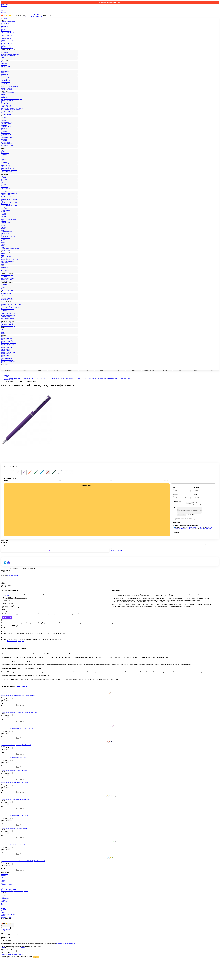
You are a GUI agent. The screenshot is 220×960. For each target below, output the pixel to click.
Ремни (2, 247)
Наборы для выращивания (8, 363)
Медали (3, 329)
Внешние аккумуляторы (8, 92)
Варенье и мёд (5, 285)
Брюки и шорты (5, 222)
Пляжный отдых (5, 204)
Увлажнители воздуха (7, 111)
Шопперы (4, 117)
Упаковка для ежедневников (9, 68)
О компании (4, 4)
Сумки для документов (7, 129)
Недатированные (6, 62)
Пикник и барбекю (6, 196)
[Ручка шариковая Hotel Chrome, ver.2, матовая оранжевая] (30, 472)
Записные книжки (6, 66)
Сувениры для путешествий (9, 202)
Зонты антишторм (6, 270)
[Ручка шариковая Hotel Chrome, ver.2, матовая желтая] (71, 472)
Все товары (22, 686)
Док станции (4, 102)
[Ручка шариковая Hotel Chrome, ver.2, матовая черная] (6, 472)
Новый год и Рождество (8, 55)
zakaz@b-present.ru (36, 16)
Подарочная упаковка (7, 299)
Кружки (3, 150)
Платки (3, 241)
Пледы (3, 253)
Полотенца (4, 258)
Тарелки (3, 159)
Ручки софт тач (5, 77)
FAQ (2, 883)
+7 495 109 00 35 (35, 14)
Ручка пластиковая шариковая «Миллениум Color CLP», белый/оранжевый (23, 861)
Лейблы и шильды (6, 250)
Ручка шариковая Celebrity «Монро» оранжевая (14, 782)
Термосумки (4, 146)
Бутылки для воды (6, 154)
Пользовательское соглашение (9, 889)
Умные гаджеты (5, 113)
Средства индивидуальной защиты (11, 304)
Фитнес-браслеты (6, 105)
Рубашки (3, 221)
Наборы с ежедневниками (8, 343)
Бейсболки (4, 218)
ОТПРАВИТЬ (176, 522)
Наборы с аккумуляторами (8, 352)
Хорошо (36, 957)
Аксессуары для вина (7, 173)
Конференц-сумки (6, 126)
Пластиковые (5, 71)
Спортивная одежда (6, 231)
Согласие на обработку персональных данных (14, 891)
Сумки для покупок (6, 122)
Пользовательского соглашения (195, 527)
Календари (4, 281)
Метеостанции (5, 103)
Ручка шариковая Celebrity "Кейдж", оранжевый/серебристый (19, 712)
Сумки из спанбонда (7, 123)
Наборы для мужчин (7, 336)
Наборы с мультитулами (8, 361)
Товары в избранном (17, 954)
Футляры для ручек (6, 89)
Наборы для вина (6, 355)
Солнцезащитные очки (7, 318)
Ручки (39, 370)
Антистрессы (5, 179)
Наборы (196, 370)
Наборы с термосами (7, 341)
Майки (3, 211)
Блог (2, 7)
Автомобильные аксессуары (9, 205)
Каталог (6, 375)
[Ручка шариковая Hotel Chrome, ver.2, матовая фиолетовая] (24, 472)
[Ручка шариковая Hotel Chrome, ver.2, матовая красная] (18, 472)
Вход (2, 954)
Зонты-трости (5, 268)
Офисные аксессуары (7, 275)
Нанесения (4, 875)
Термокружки (5, 153)
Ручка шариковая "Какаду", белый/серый (13, 844)
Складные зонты (5, 267)
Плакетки (3, 333)
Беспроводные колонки (7, 96)
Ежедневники (8, 370)
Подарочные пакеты (7, 295)
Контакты (3, 12)
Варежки (3, 244)
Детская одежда (5, 233)
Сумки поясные (5, 133)
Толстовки (4, 213)
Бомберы (3, 225)
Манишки (4, 239)
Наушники (4, 97)
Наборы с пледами (6, 346)
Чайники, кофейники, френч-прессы (11, 167)
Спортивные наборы (7, 360)
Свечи (2, 264)
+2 (115, 796)
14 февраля (4, 57)
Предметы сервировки (7, 168)
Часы (2, 255)
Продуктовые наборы (7, 289)
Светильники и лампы (7, 261)
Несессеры (4, 139)
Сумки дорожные (6, 134)
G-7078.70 (8, 617)
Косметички (4, 302)
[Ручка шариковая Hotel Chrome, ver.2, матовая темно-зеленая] (54, 472)
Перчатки (3, 242)
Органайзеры (5, 125)
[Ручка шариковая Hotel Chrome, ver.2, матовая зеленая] (36, 472)
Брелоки (3, 176)
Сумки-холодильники (7, 145)
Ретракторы (4, 187)
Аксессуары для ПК (6, 106)
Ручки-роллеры (5, 82)
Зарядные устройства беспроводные (11, 99)
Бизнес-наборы (5, 349)
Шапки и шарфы (5, 238)
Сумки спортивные (6, 143)
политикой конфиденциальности (65, 943)
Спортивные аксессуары (8, 324)
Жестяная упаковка (6, 298)
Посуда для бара (5, 165)
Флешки (3, 94)
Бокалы (3, 160)
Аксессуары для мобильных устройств (12, 108)
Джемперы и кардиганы (8, 236)
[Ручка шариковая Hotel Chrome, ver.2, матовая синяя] (60, 472)
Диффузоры (4, 262)
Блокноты (4, 65)
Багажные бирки (5, 194)
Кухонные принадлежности (9, 170)
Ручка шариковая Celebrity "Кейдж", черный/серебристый (18, 695)
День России (4, 52)
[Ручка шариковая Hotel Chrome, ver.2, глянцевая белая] (66, 472)
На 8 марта (4, 51)
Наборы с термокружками (8, 340)
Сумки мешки (5, 120)
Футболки (4, 208)
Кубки (2, 332)
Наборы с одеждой (6, 347)
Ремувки (3, 177)
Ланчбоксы (4, 162)
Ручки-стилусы (5, 80)
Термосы (3, 151)
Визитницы (4, 310)
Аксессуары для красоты (8, 315)
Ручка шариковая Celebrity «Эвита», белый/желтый (16, 745)
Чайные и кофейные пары (8, 163)
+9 (115, 841)
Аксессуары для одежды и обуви (10, 248)
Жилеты (3, 228)
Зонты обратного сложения (9, 272)
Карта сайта (4, 888)
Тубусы (3, 296)
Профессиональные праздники (10, 54)
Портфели (4, 128)
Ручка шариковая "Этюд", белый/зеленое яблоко (15, 799)
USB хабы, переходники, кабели (10, 109)
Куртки (3, 224)
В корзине (116, 550)
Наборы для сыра (6, 357)
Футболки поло (5, 210)
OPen (7, 595)
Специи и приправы (7, 290)
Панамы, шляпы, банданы (8, 219)
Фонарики (4, 191)
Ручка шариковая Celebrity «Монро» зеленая (14, 770)
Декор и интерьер (6, 256)
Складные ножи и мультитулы (9, 199)
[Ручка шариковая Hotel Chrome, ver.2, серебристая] (12, 472)
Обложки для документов (8, 306)
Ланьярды (4, 184)
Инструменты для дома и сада (9, 259)
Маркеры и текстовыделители (9, 86)
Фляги (2, 156)
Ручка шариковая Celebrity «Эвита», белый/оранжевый (17, 728)
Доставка (3, 10)
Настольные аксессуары (8, 279)
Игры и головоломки (7, 201)
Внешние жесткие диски (8, 100)
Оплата (3, 9)
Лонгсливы (4, 216)
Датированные (5, 63)
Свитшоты (4, 214)
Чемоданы (4, 140)
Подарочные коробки (7, 293)
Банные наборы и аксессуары (9, 197)
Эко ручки (4, 75)
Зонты (180, 370)
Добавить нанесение (55, 550)
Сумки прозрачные (6, 136)
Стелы (2, 330)
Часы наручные (5, 316)
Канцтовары (4, 276)
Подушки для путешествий (9, 193)
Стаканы (3, 157)
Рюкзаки (3, 119)
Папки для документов (7, 278)
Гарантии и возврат (6, 884)
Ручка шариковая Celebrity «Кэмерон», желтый (14, 815)
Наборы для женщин (7, 338)
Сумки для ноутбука (7, 137)
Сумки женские (5, 142)
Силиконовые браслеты (8, 180)
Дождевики (4, 235)
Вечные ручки (5, 79)
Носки (2, 245)
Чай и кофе (4, 284)
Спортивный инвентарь (8, 326)
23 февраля (4, 58)
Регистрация (7, 954)
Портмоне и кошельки (7, 309)
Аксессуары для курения (8, 313)
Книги (3, 319)
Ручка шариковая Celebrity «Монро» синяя (13, 757)
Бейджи (3, 185)
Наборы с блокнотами (7, 344)
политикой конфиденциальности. (10, 957)
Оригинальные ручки (7, 85)
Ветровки (3, 227)
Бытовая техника (6, 114)
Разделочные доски (6, 171)
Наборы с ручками (6, 88)
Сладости (3, 287)
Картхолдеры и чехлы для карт (10, 307)
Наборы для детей (6, 350)
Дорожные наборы (6, 358)
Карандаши (4, 83)
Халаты (3, 230)
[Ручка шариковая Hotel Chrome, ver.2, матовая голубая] (42, 472)
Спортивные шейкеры (7, 323)
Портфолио (4, 6)
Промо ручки (5, 74)
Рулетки (3, 182)
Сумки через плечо (6, 131)
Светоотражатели (6, 188)
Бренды (3, 878)
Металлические (5, 72)
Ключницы (4, 312)
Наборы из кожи (5, 353)
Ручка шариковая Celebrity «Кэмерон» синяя (14, 828)
